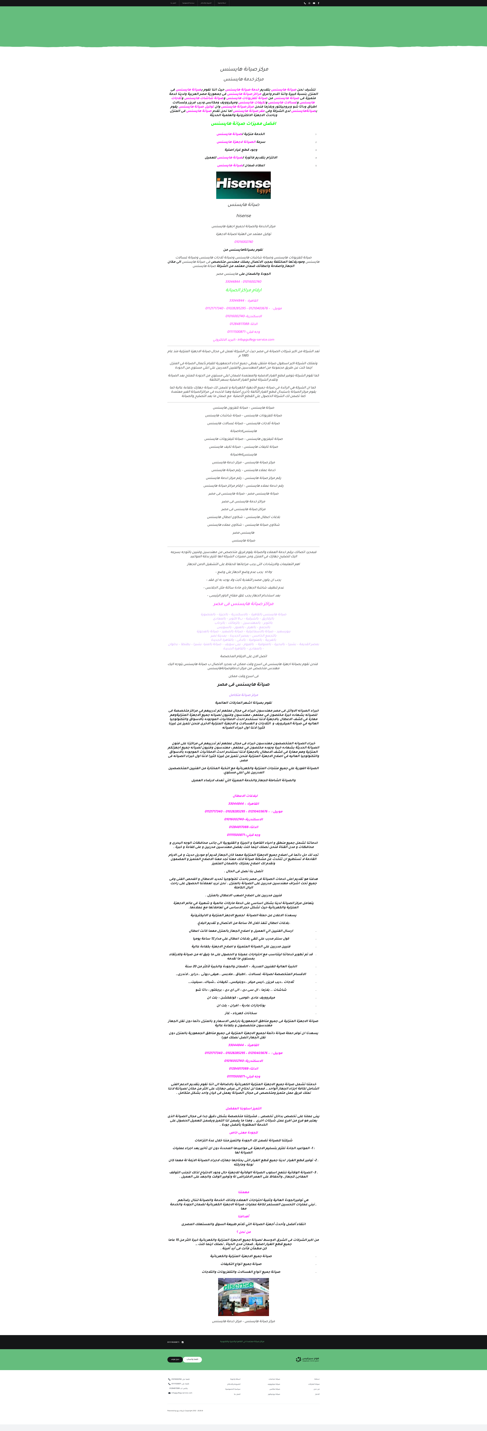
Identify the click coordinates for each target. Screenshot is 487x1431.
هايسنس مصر (227, 274)
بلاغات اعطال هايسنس (263, 517)
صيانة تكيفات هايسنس (260, 447)
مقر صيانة (256, 111)
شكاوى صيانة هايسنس (262, 525)
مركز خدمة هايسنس (243, 79)
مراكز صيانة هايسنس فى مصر (243, 509)
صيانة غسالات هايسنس (225, 423)
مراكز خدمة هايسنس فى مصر (243, 502)
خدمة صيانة (250, 90)
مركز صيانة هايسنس (244, 70)
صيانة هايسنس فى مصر (226, 494)
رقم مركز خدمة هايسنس (224, 478)
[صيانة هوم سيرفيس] (307, 1358)
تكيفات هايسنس (251, 103)
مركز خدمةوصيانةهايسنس (227, 668)
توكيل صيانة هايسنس (196, 107)
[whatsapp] (309, 3)
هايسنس (232, 90)
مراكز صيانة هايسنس (243, 94)
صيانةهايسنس (303, 111)
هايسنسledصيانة (243, 455)
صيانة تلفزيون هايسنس (230, 408)
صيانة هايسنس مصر (263, 494)
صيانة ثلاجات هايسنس (216, 258)
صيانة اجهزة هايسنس (284, 664)
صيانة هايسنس (283, 90)
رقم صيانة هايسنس (226, 470)
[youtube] (314, 3)
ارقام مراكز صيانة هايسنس (223, 486)
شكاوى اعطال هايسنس (225, 517)
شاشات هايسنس (198, 98)
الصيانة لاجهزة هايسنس (236, 142)
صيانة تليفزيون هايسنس (264, 439)
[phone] (305, 3)
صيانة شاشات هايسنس (253, 258)
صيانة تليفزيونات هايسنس (223, 439)
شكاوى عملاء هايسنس (224, 525)
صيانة (294, 98)
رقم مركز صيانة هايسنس (263, 478)
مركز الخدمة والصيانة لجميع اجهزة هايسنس (244, 226)
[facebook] (319, 3)
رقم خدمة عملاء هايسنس (265, 486)
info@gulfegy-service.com (255, 340)
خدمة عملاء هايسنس (260, 470)
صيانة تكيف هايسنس (225, 447)
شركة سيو (181, 1411)
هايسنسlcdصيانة (243, 431)
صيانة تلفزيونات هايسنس (246, 98)
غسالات (290, 103)
